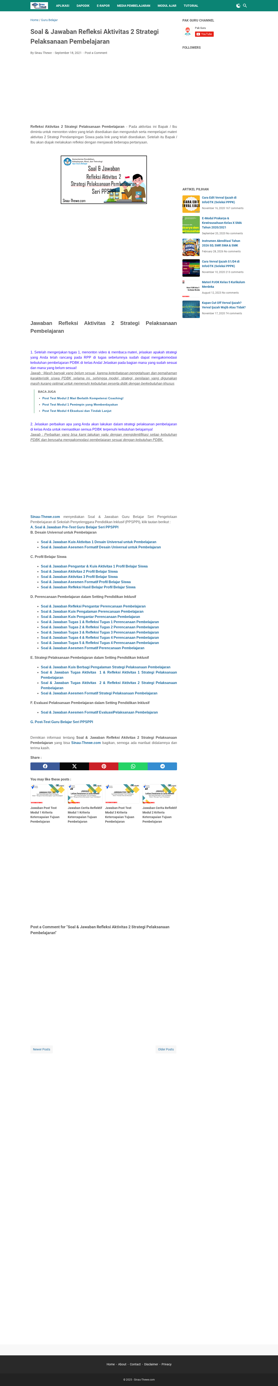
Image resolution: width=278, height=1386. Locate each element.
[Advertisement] (103, 90)
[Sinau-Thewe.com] (39, 5)
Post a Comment (96, 53)
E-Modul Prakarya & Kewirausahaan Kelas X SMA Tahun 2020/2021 (222, 222)
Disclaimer (151, 1364)
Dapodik (83, 5)
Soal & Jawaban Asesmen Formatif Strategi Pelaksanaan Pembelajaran (99, 693)
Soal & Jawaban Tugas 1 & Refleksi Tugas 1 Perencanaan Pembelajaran (100, 622)
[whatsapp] (133, 766)
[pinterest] (103, 766)
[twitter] (74, 766)
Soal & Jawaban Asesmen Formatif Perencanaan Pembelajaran (92, 648)
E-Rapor (103, 5)
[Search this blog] (245, 5)
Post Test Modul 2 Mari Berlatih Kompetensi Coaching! (83, 398)
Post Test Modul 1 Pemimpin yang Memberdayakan (80, 404)
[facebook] (45, 766)
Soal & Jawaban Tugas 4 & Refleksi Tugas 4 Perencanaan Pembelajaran (100, 637)
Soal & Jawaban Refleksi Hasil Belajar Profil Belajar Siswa (88, 587)
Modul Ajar (167, 5)
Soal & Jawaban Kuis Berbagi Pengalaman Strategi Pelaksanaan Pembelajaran (105, 667)
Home (111, 1364)
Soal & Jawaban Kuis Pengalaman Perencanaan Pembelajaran (92, 611)
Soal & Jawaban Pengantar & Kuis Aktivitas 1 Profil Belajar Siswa (94, 566)
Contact (135, 1364)
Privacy (167, 1364)
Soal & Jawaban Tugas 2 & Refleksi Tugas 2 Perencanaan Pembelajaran (100, 627)
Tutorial (191, 5)
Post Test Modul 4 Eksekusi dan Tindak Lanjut (76, 411)
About (122, 1364)
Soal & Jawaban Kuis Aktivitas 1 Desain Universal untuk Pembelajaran (98, 542)
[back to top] (269, 1376)
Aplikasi (62, 5)
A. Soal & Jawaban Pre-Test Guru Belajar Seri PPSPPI (74, 527)
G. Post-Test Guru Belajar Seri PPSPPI (61, 722)
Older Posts (166, 1049)
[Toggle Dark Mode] (238, 5)
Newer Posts (41, 1049)
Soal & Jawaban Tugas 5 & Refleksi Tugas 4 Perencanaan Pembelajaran (100, 643)
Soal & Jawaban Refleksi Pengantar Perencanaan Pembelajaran (93, 606)
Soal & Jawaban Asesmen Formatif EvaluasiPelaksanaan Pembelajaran (99, 712)
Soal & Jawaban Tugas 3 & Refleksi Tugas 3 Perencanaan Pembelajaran (100, 632)
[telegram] (162, 766)
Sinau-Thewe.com (45, 517)
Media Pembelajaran (133, 5)
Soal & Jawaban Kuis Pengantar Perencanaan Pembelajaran (90, 617)
